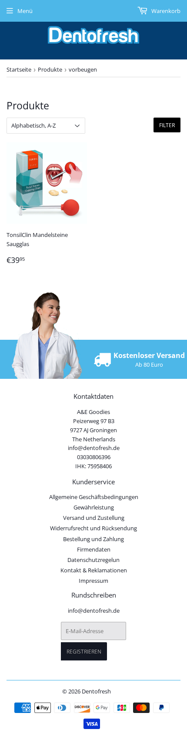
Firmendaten (93, 549)
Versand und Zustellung (93, 518)
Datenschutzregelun (93, 560)
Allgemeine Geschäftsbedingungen (93, 497)
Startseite (19, 69)
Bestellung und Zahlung (93, 539)
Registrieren (84, 651)
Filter (167, 125)
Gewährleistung (93, 507)
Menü (25, 11)
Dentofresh (96, 691)
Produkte (50, 69)
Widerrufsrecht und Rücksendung (93, 528)
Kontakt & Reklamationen (93, 570)
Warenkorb (165, 11)
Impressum (93, 581)
